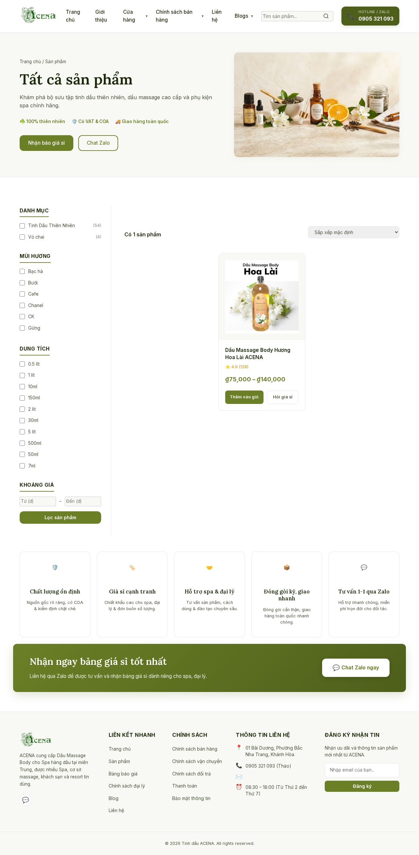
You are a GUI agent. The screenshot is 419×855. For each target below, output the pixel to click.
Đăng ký (362, 786)
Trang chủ (73, 16)
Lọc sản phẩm (60, 517)
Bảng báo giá (123, 773)
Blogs (241, 16)
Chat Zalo (98, 143)
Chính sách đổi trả (191, 773)
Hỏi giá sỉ (282, 396)
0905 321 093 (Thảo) (268, 766)
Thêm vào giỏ (244, 396)
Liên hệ (217, 16)
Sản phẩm (119, 761)
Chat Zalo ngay (356, 667)
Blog (113, 798)
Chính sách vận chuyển (197, 761)
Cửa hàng (129, 16)
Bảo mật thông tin (191, 798)
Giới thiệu (101, 16)
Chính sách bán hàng (174, 16)
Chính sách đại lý (127, 786)
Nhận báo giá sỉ (46, 143)
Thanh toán (184, 786)
